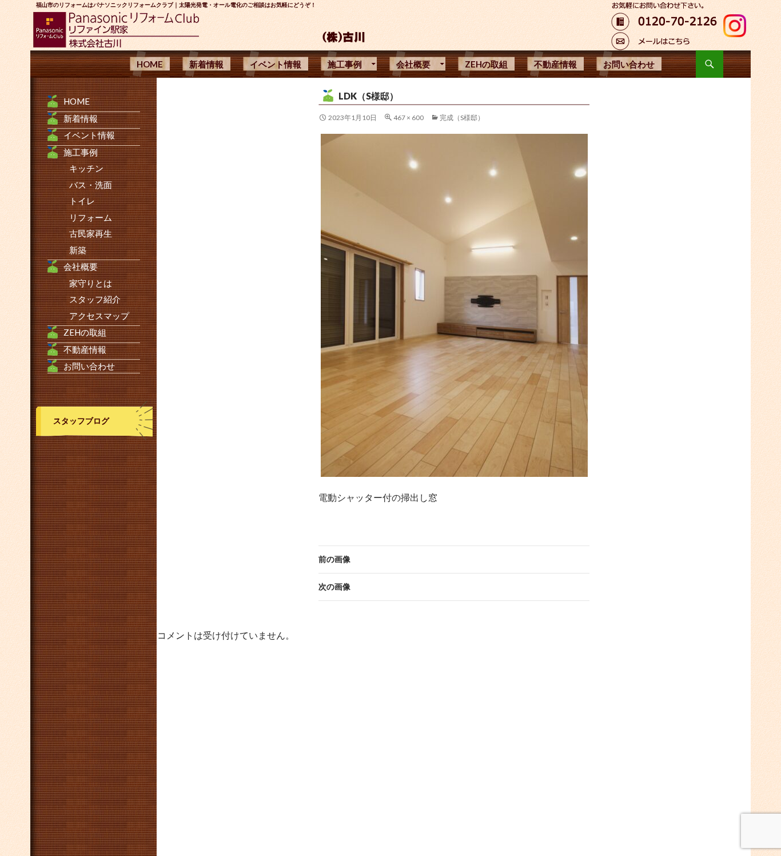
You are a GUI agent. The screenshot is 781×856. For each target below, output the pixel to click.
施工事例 (345, 64)
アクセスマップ (99, 315)
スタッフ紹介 (95, 299)
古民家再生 (90, 233)
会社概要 (413, 64)
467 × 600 (408, 117)
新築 (77, 250)
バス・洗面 (90, 185)
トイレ (82, 201)
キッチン (86, 168)
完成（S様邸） (462, 117)
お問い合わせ (629, 64)
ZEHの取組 (486, 64)
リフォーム (90, 217)
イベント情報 (275, 64)
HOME (150, 64)
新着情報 (206, 64)
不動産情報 (555, 64)
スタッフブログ (81, 420)
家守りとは (90, 283)
